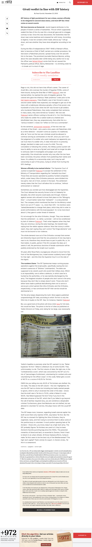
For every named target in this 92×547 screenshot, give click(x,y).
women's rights (38, 446)
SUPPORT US (82, 2)
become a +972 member (49, 471)
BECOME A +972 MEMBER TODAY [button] (46, 510)
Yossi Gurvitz (40, 13)
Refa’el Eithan (37, 61)
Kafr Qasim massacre (29, 100)
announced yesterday (42, 127)
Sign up (56, 79)
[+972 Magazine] (8, 3)
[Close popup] (71, 532)
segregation (30, 446)
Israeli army (23, 446)
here (58, 304)
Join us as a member (56, 503)
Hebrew (56, 92)
